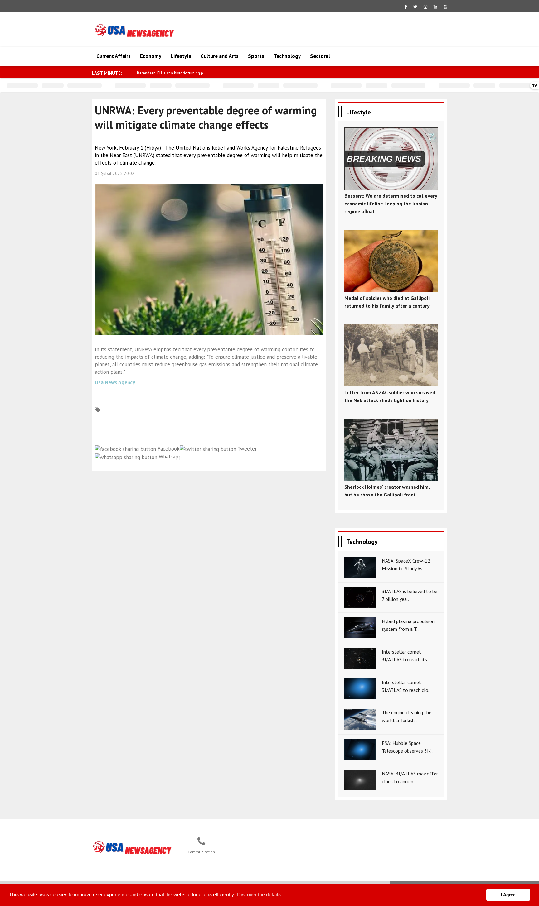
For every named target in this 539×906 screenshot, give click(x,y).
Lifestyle (181, 56)
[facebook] (406, 7)
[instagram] (425, 7)
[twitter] (415, 7)
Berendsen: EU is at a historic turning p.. (171, 73)
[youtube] (445, 7)
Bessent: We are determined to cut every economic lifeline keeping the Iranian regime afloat (390, 203)
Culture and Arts (220, 56)
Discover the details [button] (259, 894)
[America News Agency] (132, 847)
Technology (287, 56)
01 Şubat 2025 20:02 (114, 173)
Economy (150, 56)
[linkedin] (435, 7)
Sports (256, 56)
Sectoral (320, 56)
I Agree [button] (508, 894)
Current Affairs (113, 56)
